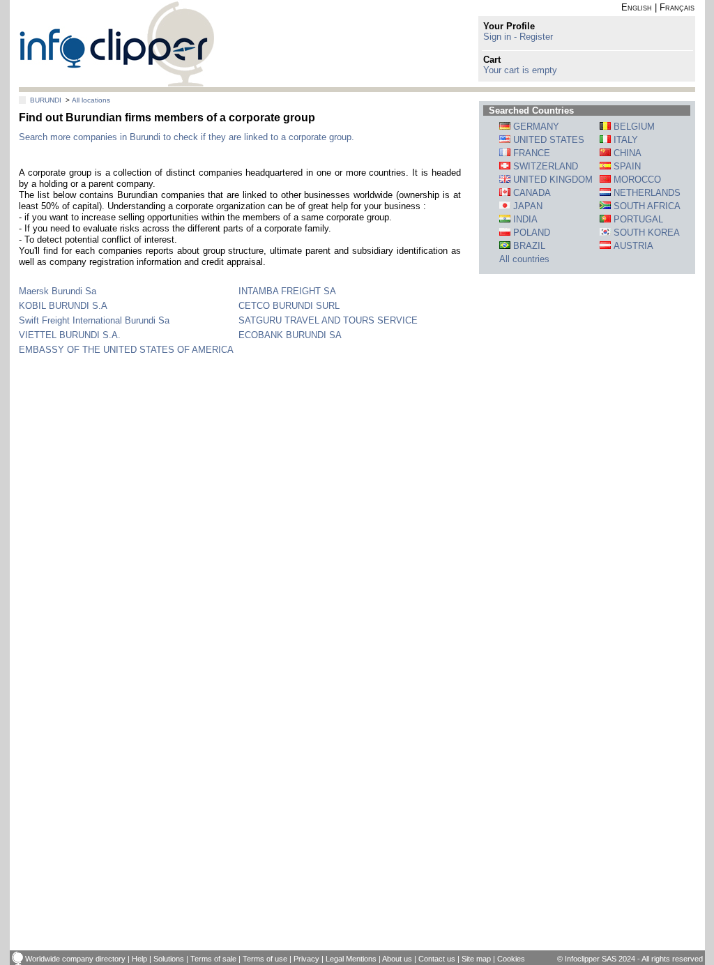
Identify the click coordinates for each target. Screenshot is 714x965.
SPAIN (626, 166)
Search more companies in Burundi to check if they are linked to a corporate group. (186, 137)
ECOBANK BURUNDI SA (290, 335)
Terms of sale (213, 959)
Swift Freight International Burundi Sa (94, 320)
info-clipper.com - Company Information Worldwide (117, 43)
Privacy (306, 959)
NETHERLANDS (646, 193)
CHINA (626, 153)
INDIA (524, 219)
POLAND (530, 232)
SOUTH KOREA (645, 232)
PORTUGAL (637, 219)
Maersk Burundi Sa (57, 291)
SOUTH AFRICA (646, 206)
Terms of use (265, 959)
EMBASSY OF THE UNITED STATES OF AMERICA (126, 349)
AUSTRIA (632, 246)
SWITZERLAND (544, 166)
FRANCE (530, 153)
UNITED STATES (547, 140)
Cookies (511, 959)
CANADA (530, 193)
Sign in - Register (518, 36)
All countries (524, 259)
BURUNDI (45, 100)
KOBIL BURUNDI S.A (63, 306)
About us (397, 959)
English (636, 7)
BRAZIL (527, 246)
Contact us (436, 959)
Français (677, 7)
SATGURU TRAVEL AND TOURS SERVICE (328, 320)
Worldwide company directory (75, 959)
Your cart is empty (520, 70)
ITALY (624, 140)
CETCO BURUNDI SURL (289, 306)
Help (139, 959)
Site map (476, 959)
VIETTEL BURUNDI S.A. (70, 335)
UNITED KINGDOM (551, 179)
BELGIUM (633, 126)
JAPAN (526, 206)
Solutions (168, 959)
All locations (91, 100)
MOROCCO (636, 179)
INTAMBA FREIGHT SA (287, 291)
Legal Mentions (351, 959)
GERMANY (534, 126)
